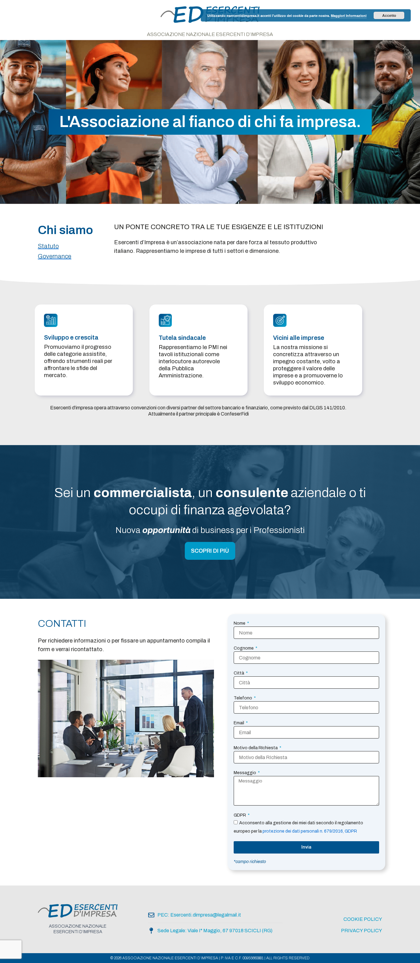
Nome (240, 623)
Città (239, 673)
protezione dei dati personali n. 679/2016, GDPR (310, 831)
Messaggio (245, 772)
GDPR (240, 815)
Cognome (244, 648)
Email (239, 723)
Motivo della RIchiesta (256, 748)
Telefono (243, 698)
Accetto (389, 15)
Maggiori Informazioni (349, 15)
